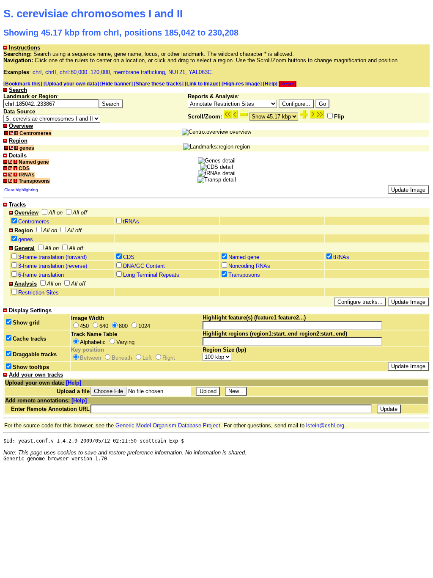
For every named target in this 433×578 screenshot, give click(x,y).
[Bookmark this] (22, 84)
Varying (125, 342)
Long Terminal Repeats (151, 275)
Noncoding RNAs (249, 266)
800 (123, 326)
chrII (50, 72)
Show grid (26, 322)
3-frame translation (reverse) (52, 266)
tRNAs (131, 221)
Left (147, 358)
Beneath (122, 358)
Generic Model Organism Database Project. (168, 425)
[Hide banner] (116, 84)
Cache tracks (29, 339)
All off (80, 212)
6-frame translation (41, 275)
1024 (144, 326)
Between (90, 358)
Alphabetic (93, 342)
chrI (37, 72)
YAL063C (200, 72)
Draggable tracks (35, 354)
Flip (339, 116)
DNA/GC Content (144, 266)
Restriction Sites (38, 292)
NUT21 (176, 72)
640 (103, 326)
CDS (128, 257)
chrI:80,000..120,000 (85, 72)
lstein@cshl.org (325, 425)
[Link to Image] (202, 84)
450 (84, 326)
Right (168, 358)
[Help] (270, 84)
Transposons (244, 275)
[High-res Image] (242, 84)
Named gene (243, 257)
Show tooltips (31, 367)
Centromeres (33, 221)
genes (25, 239)
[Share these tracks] (159, 84)
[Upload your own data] (71, 84)
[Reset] (287, 84)
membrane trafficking (139, 72)
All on (56, 212)
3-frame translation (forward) (52, 257)
